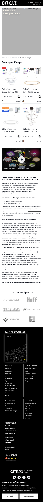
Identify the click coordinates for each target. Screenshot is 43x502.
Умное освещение (10, 386)
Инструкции (28, 413)
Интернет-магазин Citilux (30, 370)
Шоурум (27, 381)
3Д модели (8, 408)
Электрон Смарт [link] (25, 58)
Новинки (8, 369)
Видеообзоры (29, 406)
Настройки (10, 496)
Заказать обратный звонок (9, 439)
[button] (21, 159)
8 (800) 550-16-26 (10, 428)
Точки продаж (29, 378)
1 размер (18, 101)
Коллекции (8, 371)
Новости (27, 408)
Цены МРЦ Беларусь (11, 411)
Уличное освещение (11, 388)
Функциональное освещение (10, 382)
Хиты (6, 393)
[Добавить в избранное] (18, 68)
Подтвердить (29, 496)
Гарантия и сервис (30, 373)
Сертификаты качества (29, 417)
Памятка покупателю (31, 376)
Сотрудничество (10, 403)
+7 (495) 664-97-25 (10, 431)
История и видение (30, 403)
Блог (26, 411)
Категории (8, 373)
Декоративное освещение (9, 377)
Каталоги (8, 406)
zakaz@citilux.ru (10, 433)
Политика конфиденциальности (19, 490)
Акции (7, 395)
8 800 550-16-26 (34, 2)
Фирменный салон (10, 448)
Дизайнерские (9, 390)
